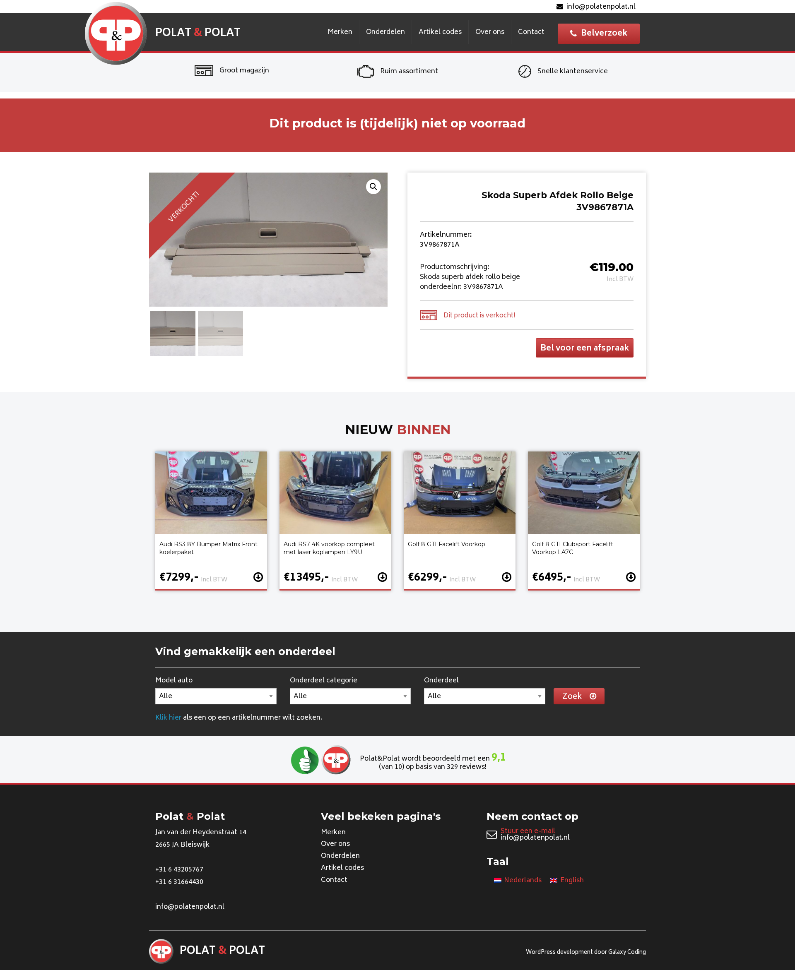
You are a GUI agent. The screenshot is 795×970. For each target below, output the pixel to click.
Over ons (489, 32)
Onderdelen (385, 32)
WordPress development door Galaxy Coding (586, 953)
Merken (340, 32)
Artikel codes (440, 32)
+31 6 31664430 (179, 882)
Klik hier (168, 718)
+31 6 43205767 (179, 870)
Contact (531, 32)
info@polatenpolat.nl (601, 7)
